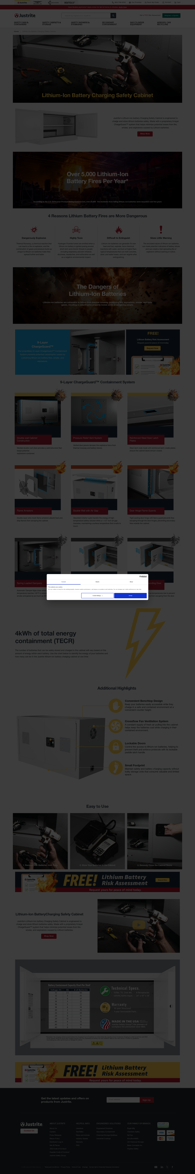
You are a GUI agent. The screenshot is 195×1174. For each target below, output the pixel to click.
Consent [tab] (64, 581)
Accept (130, 595)
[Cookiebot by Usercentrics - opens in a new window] (137, 577)
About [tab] (131, 581)
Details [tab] (97, 581)
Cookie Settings (97, 595)
